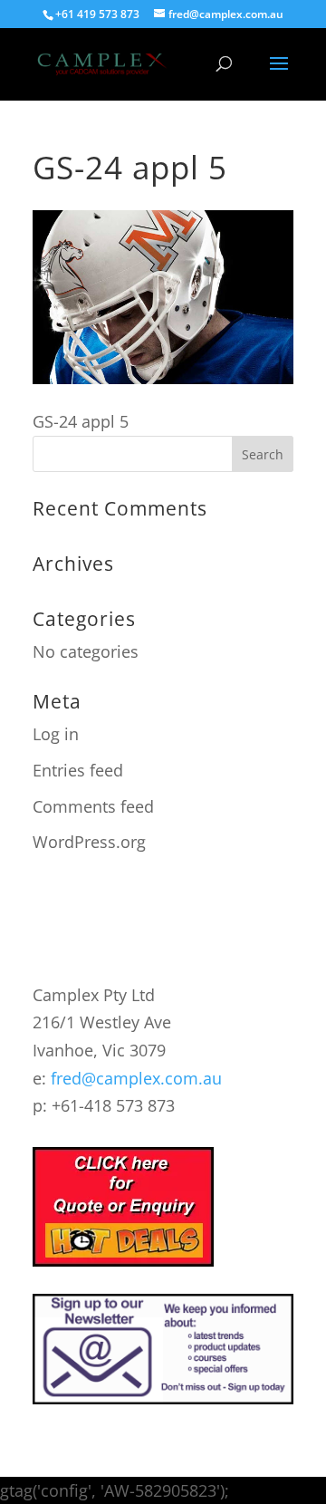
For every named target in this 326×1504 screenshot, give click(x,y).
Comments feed (93, 806)
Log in (56, 734)
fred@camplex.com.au (136, 1078)
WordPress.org (89, 842)
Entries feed (78, 770)
